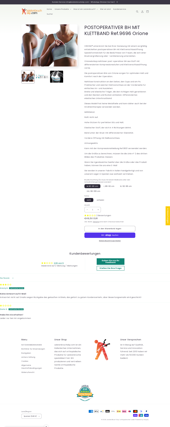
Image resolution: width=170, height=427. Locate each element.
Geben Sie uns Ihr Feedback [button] (110, 261)
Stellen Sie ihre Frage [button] (110, 268)
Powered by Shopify (142, 420)
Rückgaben (26, 353)
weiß (89, 200)
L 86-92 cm (109, 186)
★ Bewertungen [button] (168, 215)
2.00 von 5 (59, 263)
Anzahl (87, 205)
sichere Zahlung (28, 357)
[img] (5, 284)
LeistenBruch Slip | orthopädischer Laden (121, 420)
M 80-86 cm (92, 186)
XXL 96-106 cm (93, 191)
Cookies (24, 361)
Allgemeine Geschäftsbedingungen (31, 366)
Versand (96, 222)
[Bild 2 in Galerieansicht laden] (42, 76)
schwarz (100, 200)
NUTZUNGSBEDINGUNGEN (31, 345)
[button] (62, 9)
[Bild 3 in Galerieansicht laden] (56, 76)
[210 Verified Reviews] (85, 402)
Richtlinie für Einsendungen (33, 349)
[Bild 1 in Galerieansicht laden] (28, 76)
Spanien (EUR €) (30, 416)
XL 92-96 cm (126, 186)
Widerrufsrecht (27, 372)
